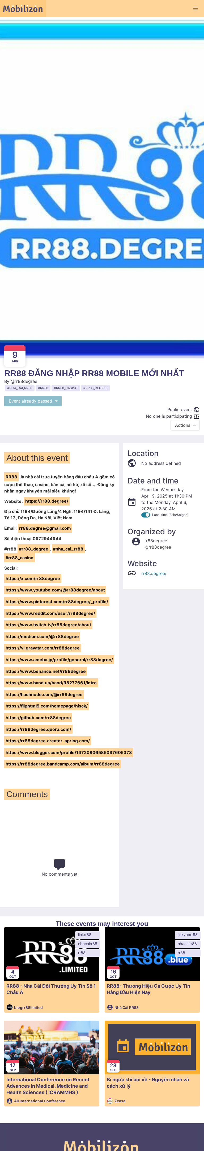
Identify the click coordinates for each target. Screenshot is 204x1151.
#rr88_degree (33, 549)
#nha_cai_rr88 (68, 549)
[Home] (23, 8)
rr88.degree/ (154, 573)
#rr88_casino (19, 557)
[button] (195, 8)
